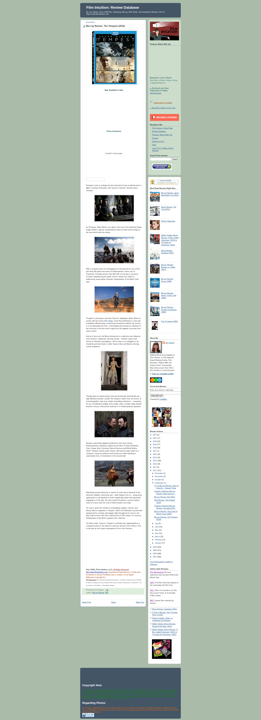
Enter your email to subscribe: (162, 390)
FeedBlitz (163, 399)
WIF (106, 593)
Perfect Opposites (168, 221)
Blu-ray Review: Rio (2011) (164, 497)
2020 (155, 441)
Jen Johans (169, 343)
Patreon (155, 138)
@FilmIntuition (155, 93)
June (157, 527)
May (157, 530)
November (159, 476)
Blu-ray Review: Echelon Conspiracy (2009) (169, 309)
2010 (155, 547)
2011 (155, 470)
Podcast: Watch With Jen (162, 135)
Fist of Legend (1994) (169, 321)
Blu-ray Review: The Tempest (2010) (105, 26)
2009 (155, 550)
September (159, 483)
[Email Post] (106, 590)
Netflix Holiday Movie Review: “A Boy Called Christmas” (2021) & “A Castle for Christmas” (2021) (170, 240)
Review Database (159, 131)
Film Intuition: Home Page (162, 128)
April (157, 533)
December (159, 473)
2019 (155, 445)
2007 (155, 557)
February (158, 540)
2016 (155, 454)
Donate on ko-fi (158, 141)
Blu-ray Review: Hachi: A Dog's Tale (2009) (168, 295)
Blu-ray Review (98, 593)
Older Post (140, 602)
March (157, 537)
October (158, 480)
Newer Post (86, 602)
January (158, 543)
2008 (155, 554)
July (157, 524)
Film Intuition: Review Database (112, 7)
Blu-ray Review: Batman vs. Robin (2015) (168, 267)
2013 (155, 464)
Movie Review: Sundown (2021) (164, 609)
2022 (155, 435)
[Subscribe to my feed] (151, 103)
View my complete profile (162, 374)
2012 (155, 467)
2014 (155, 461)
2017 (155, 451)
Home (113, 602)
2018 (155, 448)
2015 (155, 458)
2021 (155, 438)
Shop (154, 145)
